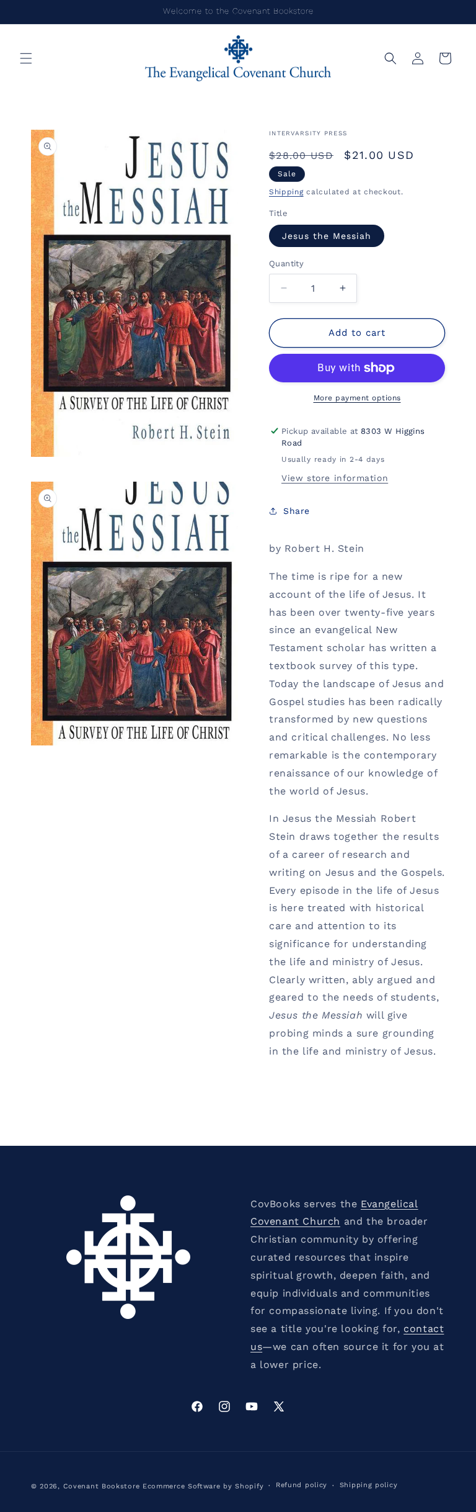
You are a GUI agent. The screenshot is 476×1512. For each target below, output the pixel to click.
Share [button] (296, 511)
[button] (26, 58)
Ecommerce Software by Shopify (203, 1486)
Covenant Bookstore (101, 1486)
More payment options (357, 398)
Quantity (286, 263)
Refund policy (301, 1485)
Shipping (286, 191)
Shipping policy (369, 1485)
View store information (334, 478)
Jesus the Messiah (326, 236)
